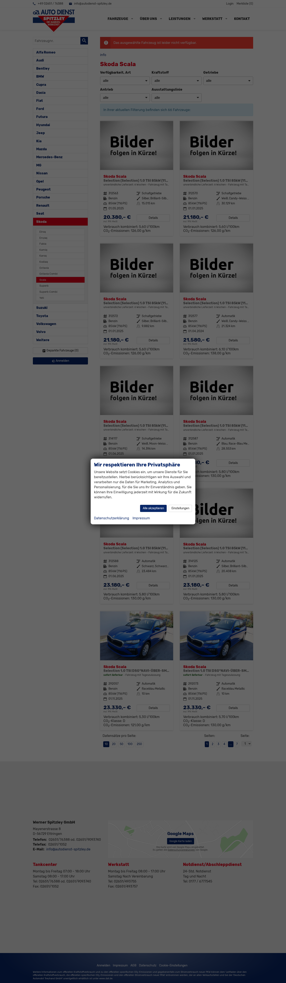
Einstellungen (180, 508)
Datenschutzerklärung (111, 518)
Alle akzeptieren (153, 508)
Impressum (141, 518)
